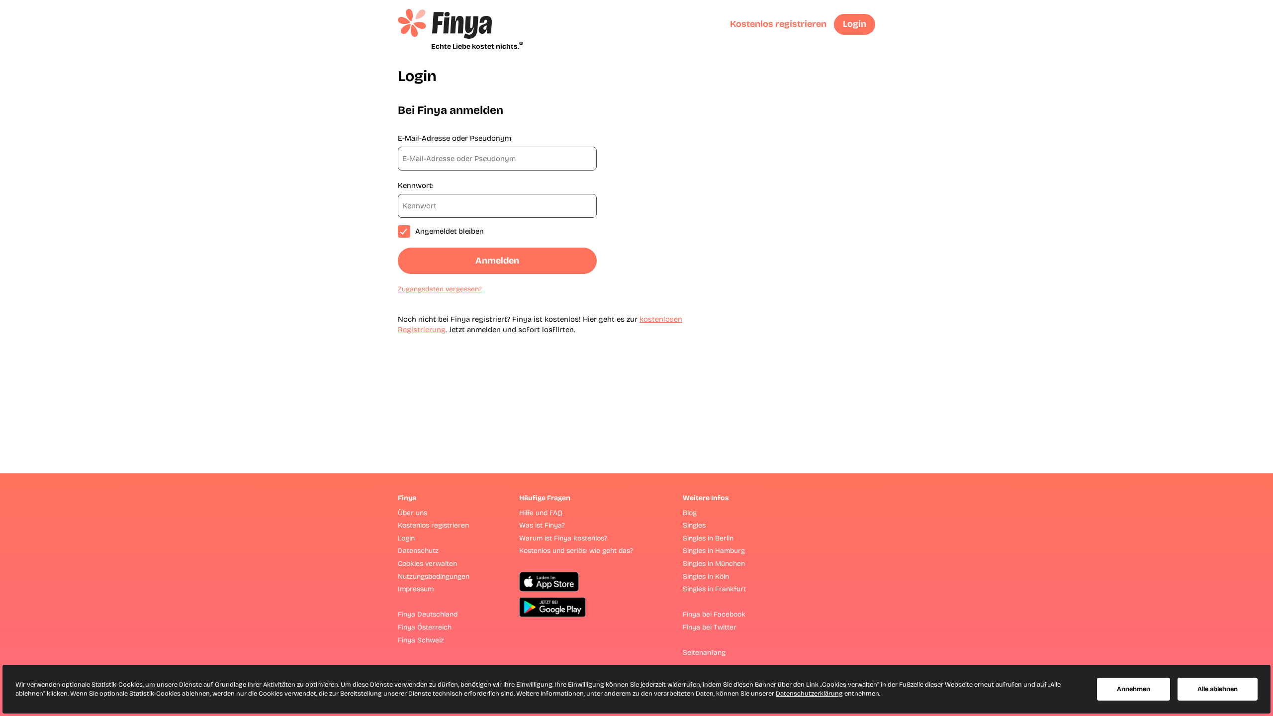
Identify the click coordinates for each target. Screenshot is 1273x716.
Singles (694, 525)
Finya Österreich (425, 627)
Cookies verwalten (427, 563)
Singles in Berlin (708, 538)
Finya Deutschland (427, 614)
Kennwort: (415, 185)
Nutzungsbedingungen (433, 576)
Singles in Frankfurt (714, 589)
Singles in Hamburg (714, 550)
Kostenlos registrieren (778, 23)
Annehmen (1133, 689)
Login (854, 23)
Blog (690, 513)
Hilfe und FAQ (540, 513)
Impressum (416, 589)
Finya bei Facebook (714, 614)
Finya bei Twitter (709, 627)
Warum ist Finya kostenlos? (563, 538)
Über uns (412, 513)
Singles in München (714, 563)
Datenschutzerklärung (809, 694)
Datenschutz (418, 550)
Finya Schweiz (421, 640)
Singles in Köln (706, 576)
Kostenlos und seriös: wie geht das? (576, 550)
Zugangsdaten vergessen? (440, 289)
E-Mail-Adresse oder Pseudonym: (455, 138)
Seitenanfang (704, 652)
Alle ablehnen (1217, 689)
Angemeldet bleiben (449, 231)
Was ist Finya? (542, 525)
